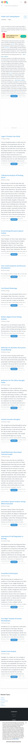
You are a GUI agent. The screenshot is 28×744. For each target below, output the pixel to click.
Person (2, 704)
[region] (14, 732)
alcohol (12, 44)
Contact (14, 716)
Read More (14, 163)
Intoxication (3, 702)
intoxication (6, 47)
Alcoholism (3, 699)
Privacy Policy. (15, 739)
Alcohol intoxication (4, 701)
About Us (14, 714)
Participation (3, 705)
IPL (2, 5)
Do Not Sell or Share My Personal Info (13, 741)
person (10, 73)
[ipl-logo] (6, 2)
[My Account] (25, 2)
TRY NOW (23, 36)
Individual (2, 697)
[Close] (25, 722)
